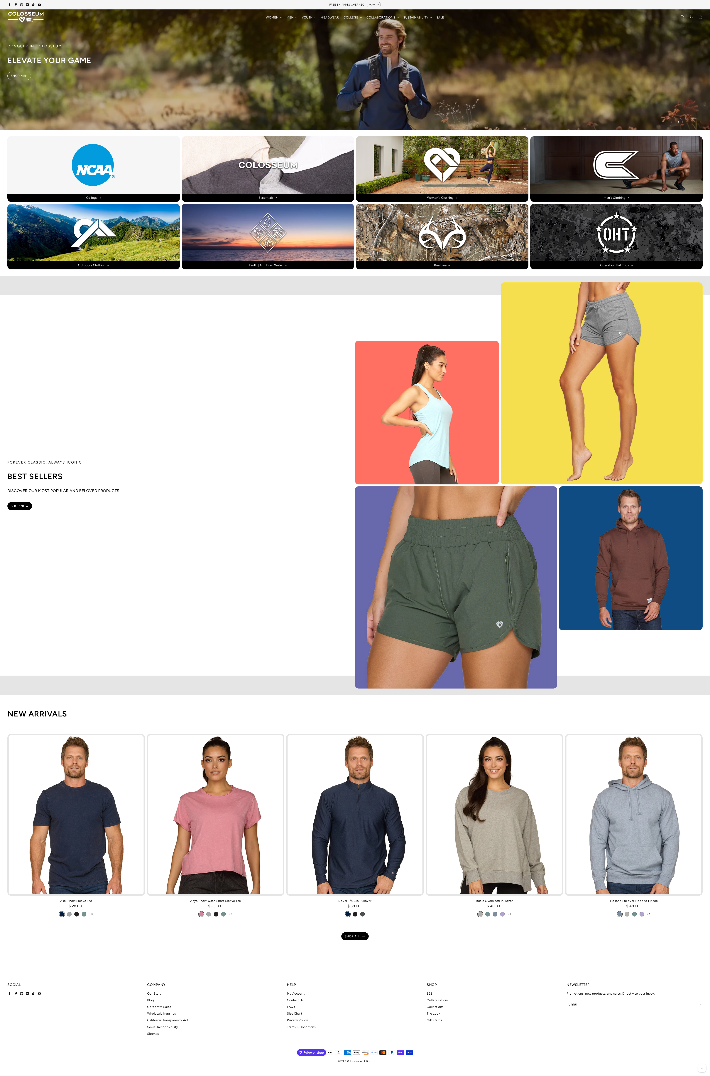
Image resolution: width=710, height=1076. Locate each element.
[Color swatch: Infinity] (495, 914)
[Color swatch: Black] (76, 914)
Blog (150, 1000)
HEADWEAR (330, 17)
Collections (435, 1007)
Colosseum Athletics (358, 1061)
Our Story (154, 993)
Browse (427, 413)
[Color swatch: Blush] (201, 914)
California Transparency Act (167, 1020)
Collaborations (438, 1000)
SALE (440, 17)
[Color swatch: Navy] (62, 914)
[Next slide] (679, 122)
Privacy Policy (297, 1020)
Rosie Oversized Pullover (494, 901)
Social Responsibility (162, 1027)
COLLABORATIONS (381, 17)
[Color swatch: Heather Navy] (347, 914)
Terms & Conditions (301, 1027)
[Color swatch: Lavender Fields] (502, 914)
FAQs (291, 1007)
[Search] (682, 17)
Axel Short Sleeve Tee (76, 901)
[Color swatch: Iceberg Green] (84, 914)
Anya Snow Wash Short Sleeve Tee (215, 901)
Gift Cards (434, 1020)
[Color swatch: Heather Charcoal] (362, 914)
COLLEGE (351, 17)
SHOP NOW (20, 506)
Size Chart (294, 1013)
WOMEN (272, 17)
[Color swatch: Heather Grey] (480, 914)
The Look (433, 1013)
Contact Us (295, 1000)
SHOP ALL (352, 936)
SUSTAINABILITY (416, 17)
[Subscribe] (699, 1004)
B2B (429, 993)
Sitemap (153, 1033)
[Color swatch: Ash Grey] (69, 914)
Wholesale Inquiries (161, 1013)
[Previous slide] (671, 122)
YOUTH (308, 17)
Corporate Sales (159, 1007)
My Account (296, 993)
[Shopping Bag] (700, 17)
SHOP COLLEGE (23, 76)
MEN (291, 17)
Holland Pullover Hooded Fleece (634, 901)
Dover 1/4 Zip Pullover (354, 901)
